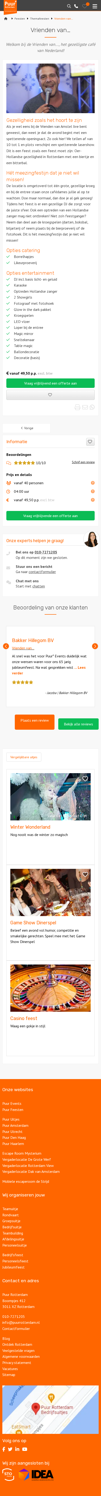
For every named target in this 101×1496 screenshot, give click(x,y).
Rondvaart (10, 1215)
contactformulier (42, 571)
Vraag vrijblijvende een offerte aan (50, 515)
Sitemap (8, 1374)
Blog (6, 1338)
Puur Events (11, 1103)
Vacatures (10, 1368)
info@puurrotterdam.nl (21, 1322)
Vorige (28, 428)
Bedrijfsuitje (12, 1227)
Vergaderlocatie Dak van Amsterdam (31, 1171)
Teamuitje (10, 1208)
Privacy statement (16, 1362)
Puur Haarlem (13, 1143)
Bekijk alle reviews (78, 724)
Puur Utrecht (12, 1131)
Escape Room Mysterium (21, 1153)
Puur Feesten (12, 1109)
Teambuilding (12, 1233)
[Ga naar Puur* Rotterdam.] (5, 18)
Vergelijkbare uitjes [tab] (23, 757)
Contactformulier (16, 1328)
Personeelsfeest (15, 1261)
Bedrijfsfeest (12, 1254)
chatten (38, 586)
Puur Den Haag (14, 1137)
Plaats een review (34, 720)
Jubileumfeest (14, 1267)
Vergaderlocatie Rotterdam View (28, 1165)
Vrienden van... (23, 648)
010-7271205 (46, 552)
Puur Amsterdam (15, 1125)
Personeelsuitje (14, 1245)
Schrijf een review (83, 462)
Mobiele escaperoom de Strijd (25, 1181)
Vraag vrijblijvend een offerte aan (50, 383)
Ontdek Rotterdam (17, 1344)
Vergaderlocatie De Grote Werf (26, 1159)
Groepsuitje (11, 1220)
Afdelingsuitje (13, 1239)
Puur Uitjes (10, 1119)
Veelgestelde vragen (18, 1350)
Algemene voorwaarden (21, 1356)
